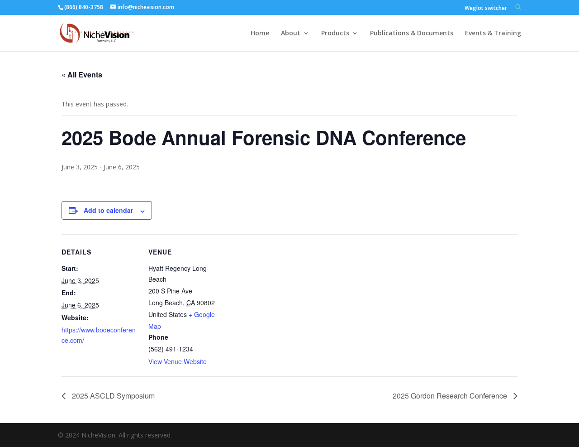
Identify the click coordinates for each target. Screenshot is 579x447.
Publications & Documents (411, 33)
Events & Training (493, 33)
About (290, 33)
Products (335, 33)
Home (260, 33)
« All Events (82, 74)
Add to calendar (108, 210)
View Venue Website (177, 361)
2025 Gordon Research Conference (451, 395)
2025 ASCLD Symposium (112, 395)
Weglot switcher (486, 8)
